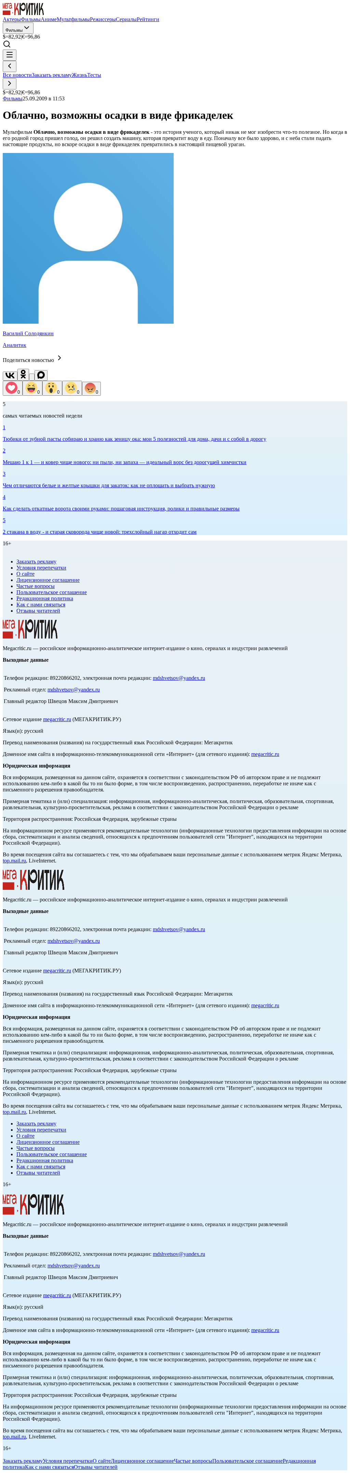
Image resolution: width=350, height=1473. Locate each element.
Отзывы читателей (38, 611)
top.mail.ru (14, 861)
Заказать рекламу (52, 75)
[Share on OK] (23, 375)
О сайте (25, 574)
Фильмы (14, 30)
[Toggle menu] (9, 55)
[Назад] (9, 66)
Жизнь (79, 75)
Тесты (94, 75)
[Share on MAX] (41, 375)
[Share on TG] (32, 377)
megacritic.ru (57, 719)
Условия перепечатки (41, 568)
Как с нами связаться (40, 604)
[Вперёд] (9, 83)
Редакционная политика (44, 598)
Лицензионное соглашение (48, 580)
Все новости (17, 75)
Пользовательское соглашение (51, 592)
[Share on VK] (10, 376)
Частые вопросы (35, 586)
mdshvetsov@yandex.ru (179, 678)
